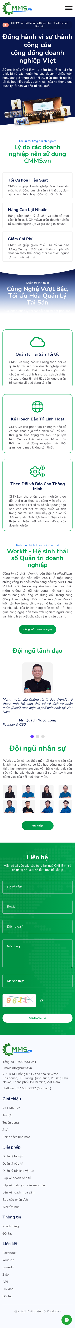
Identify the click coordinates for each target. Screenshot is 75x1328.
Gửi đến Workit (37, 1018)
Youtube (8, 1260)
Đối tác (7, 1233)
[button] (32, 736)
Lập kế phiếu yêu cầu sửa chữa (23, 1185)
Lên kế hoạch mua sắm (18, 1192)
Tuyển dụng (10, 1122)
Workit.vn (54, 1311)
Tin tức (7, 1115)
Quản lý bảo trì (12, 1164)
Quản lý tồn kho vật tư (18, 1171)
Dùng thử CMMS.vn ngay (37, 629)
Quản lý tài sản (12, 1156)
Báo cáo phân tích (15, 1200)
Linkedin (8, 1267)
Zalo (5, 1275)
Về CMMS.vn (11, 1108)
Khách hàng (10, 1226)
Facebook (9, 1253)
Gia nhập (37, 825)
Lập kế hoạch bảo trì (16, 1178)
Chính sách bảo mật (16, 1137)
